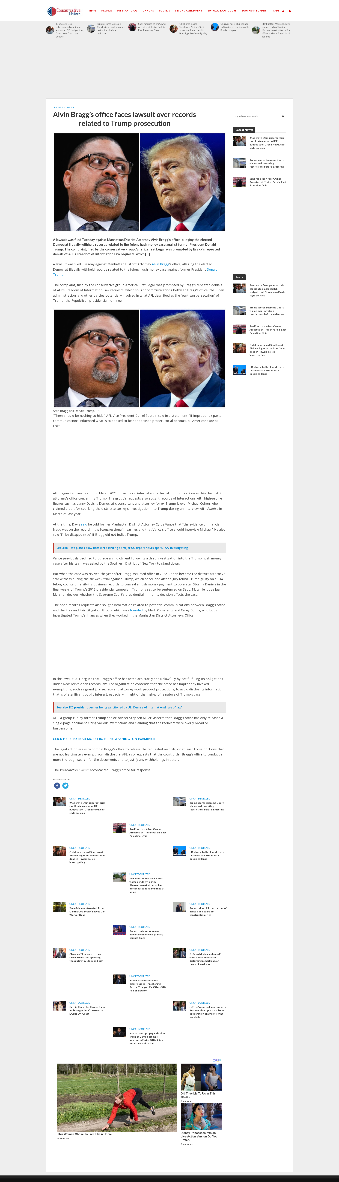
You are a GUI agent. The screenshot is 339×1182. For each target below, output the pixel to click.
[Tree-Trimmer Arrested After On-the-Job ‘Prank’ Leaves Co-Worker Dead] (59, 907)
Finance (106, 10)
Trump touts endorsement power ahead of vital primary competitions (146, 934)
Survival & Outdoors (222, 10)
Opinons (148, 10)
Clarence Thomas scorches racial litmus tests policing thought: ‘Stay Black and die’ (86, 957)
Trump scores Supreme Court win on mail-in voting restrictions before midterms (111, 28)
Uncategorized (63, 107)
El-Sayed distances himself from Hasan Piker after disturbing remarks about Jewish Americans (205, 959)
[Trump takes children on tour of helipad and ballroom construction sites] (179, 907)
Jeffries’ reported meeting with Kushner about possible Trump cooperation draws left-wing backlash (207, 1011)
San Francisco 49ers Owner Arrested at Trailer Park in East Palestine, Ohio (152, 27)
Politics (164, 10)
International (127, 10)
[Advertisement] (169, 70)
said (84, 524)
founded (136, 610)
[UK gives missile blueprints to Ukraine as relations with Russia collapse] (215, 27)
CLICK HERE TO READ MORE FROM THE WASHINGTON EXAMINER (104, 739)
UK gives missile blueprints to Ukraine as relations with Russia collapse (235, 27)
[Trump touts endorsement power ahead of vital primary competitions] (119, 930)
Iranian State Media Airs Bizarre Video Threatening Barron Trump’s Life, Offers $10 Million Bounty (147, 985)
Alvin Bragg (160, 264)
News (92, 10)
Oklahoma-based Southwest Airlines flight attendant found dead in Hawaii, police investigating (193, 28)
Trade (275, 10)
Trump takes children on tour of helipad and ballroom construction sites (208, 911)
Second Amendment (188, 10)
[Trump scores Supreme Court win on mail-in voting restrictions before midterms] (91, 29)
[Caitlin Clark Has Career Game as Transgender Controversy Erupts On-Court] (59, 1005)
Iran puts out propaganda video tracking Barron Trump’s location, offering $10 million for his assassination (147, 1038)
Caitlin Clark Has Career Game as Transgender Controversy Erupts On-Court (87, 1010)
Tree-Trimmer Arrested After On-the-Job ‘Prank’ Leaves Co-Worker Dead (87, 911)
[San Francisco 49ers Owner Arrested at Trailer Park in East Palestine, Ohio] (132, 27)
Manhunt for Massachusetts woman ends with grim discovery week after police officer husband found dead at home (276, 30)
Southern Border (254, 10)
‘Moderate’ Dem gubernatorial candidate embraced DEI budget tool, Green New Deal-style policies (70, 30)
